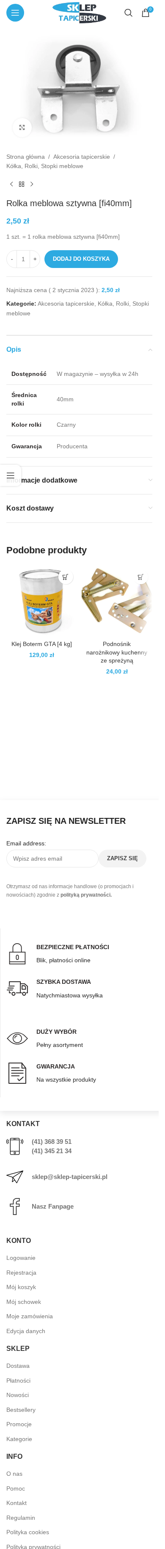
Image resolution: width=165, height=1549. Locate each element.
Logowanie (21, 1257)
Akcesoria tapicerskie (81, 156)
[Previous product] (11, 184)
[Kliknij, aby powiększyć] (22, 127)
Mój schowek (23, 1301)
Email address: (26, 843)
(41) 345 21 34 (52, 1150)
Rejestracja (21, 1272)
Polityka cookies (27, 1532)
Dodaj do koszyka (81, 259)
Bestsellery (21, 1409)
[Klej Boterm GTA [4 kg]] (41, 600)
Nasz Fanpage (53, 1206)
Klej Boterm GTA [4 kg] (41, 644)
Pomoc (15, 1488)
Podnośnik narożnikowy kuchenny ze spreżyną (116, 652)
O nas (14, 1473)
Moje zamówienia (29, 1316)
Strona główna (25, 156)
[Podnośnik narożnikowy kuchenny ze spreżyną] (117, 600)
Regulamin (20, 1517)
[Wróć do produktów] (21, 184)
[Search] (128, 12)
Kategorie (19, 1439)
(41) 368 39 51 (52, 1141)
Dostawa (18, 1365)
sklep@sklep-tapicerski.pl (69, 1176)
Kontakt (16, 1502)
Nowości (17, 1395)
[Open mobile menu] (15, 12)
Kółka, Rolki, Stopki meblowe (44, 166)
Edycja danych (25, 1331)
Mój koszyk (21, 1287)
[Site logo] (79, 12)
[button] (65, 576)
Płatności (18, 1380)
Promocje (19, 1424)
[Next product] (32, 184)
